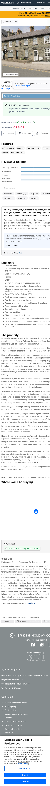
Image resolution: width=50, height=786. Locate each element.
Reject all (25, 775)
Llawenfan (9, 82)
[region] (25, 761)
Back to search (11, 22)
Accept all (25, 782)
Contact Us (41, 3)
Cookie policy (23, 763)
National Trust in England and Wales (23, 549)
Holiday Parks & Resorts (17, 8)
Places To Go (33, 8)
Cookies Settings (25, 768)
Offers (42, 8)
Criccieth (31, 603)
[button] (5, 51)
